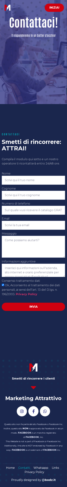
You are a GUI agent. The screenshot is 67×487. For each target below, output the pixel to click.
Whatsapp (41, 467)
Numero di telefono (16, 203)
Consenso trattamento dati (21, 280)
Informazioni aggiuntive (19, 261)
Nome (6, 173)
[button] (54, 8)
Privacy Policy (26, 294)
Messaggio (9, 233)
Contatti (24, 467)
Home (10, 467)
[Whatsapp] (45, 411)
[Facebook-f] (33, 411)
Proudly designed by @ (33, 480)
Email (6, 218)
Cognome (9, 188)
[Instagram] (22, 411)
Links (55, 467)
